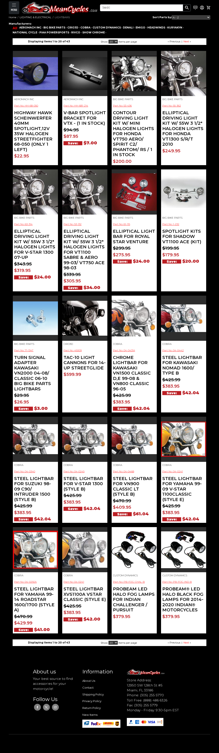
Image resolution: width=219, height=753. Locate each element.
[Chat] (195, 7)
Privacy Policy (91, 701)
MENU (14, 10)
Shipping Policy (93, 694)
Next (186, 41)
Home (12, 17)
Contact (88, 687)
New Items (90, 714)
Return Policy (91, 708)
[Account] (202, 7)
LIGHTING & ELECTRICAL (35, 17)
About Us (88, 680)
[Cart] (208, 7)
